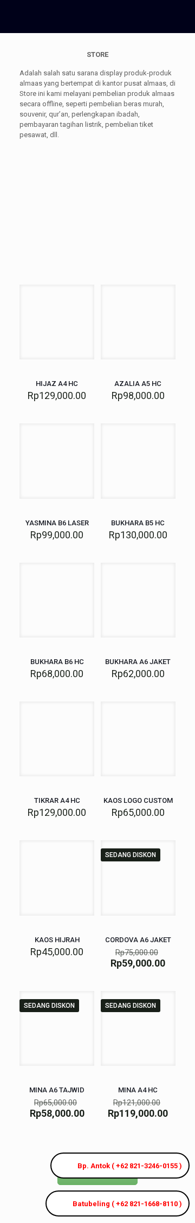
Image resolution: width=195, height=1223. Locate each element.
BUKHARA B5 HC (138, 523)
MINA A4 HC (138, 1090)
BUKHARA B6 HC (57, 662)
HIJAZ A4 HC (57, 383)
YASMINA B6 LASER (57, 523)
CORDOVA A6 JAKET (138, 940)
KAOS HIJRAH (57, 940)
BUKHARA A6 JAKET (138, 662)
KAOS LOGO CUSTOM (138, 800)
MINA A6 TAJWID (56, 1090)
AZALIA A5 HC (137, 383)
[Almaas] (89, 16)
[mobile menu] (180, 16)
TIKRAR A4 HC (57, 800)
